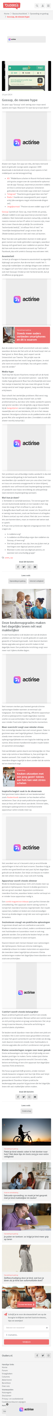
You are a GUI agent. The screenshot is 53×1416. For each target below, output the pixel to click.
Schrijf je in (26, 1342)
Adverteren (7, 1379)
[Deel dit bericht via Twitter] (23, 567)
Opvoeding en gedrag (39, 13)
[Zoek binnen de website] (37, 5)
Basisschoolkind (19, 13)
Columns (6, 1376)
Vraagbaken (7, 1373)
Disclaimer (6, 1395)
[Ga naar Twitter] (42, 1355)
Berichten (6, 1383)
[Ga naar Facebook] (37, 1355)
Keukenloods (13, 797)
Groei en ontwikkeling (11, 1192)
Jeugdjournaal (13, 206)
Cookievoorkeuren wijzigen (14, 1401)
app (11, 558)
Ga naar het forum (25, 1304)
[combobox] (26, 1327)
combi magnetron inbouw (17, 901)
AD (8, 178)
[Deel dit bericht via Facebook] (18, 567)
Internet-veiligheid (36, 581)
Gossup (5, 211)
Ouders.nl (7, 1355)
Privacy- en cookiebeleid (12, 1398)
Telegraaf (11, 194)
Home (6, 13)
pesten (7, 558)
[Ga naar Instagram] (48, 1355)
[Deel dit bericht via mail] (35, 567)
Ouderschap (21, 770)
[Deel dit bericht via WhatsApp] (29, 567)
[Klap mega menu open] (48, 5)
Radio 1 (10, 197)
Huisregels (6, 1392)
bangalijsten (12, 408)
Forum (5, 1370)
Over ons (6, 1386)
